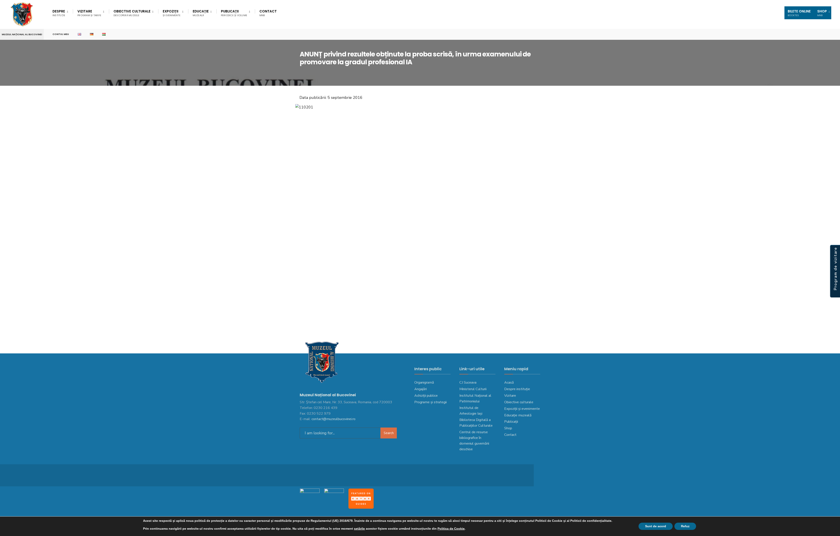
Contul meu (60, 34)
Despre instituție (517, 389)
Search (389, 433)
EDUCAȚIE (201, 13)
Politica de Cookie (451, 528)
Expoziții (171, 13)
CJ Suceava (467, 382)
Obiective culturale (132, 13)
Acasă (509, 382)
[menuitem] (62, 12)
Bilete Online (799, 13)
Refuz (685, 526)
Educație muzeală (518, 415)
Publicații (234, 13)
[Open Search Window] (829, 34)
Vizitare (89, 13)
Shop (508, 428)
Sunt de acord (655, 526)
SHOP (822, 13)
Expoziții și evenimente (522, 408)
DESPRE (58, 13)
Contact (268, 13)
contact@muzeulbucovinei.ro (333, 419)
